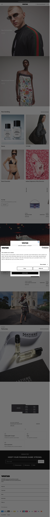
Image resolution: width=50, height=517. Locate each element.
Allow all (41, 268)
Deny (25, 268)
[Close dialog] (38, 242)
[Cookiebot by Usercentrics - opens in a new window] (43, 248)
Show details (43, 264)
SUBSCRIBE (24, 273)
